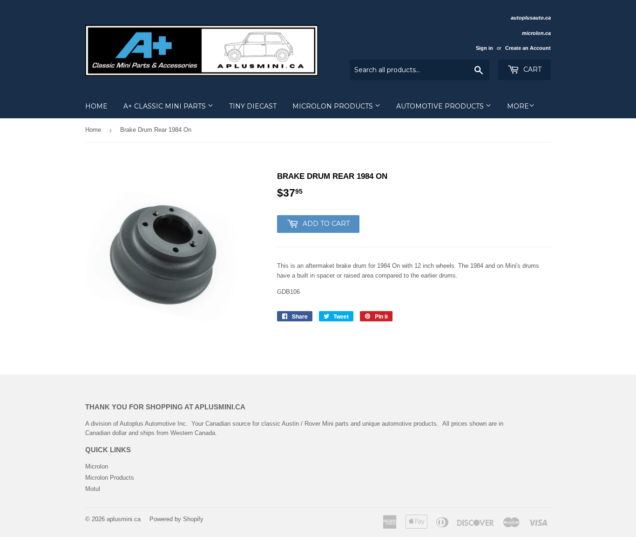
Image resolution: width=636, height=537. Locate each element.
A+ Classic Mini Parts (165, 106)
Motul (92, 488)
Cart (531, 69)
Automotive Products (441, 106)
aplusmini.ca (124, 519)
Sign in (484, 48)
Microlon (96, 466)
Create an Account (528, 48)
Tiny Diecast (253, 106)
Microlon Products (333, 106)
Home (96, 106)
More (518, 106)
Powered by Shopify (176, 519)
